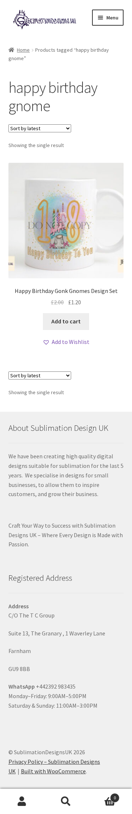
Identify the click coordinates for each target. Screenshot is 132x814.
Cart (102, 795)
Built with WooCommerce (53, 771)
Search (66, 801)
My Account (22, 801)
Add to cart (66, 321)
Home (23, 50)
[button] (66, 342)
